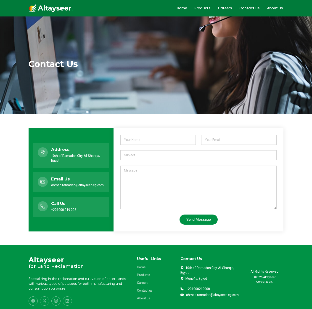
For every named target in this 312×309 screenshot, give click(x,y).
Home (182, 8)
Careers (225, 8)
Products (202, 8)
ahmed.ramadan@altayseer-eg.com (77, 185)
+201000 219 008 (63, 210)
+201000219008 (198, 289)
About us (275, 8)
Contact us (249, 8)
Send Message (198, 219)
